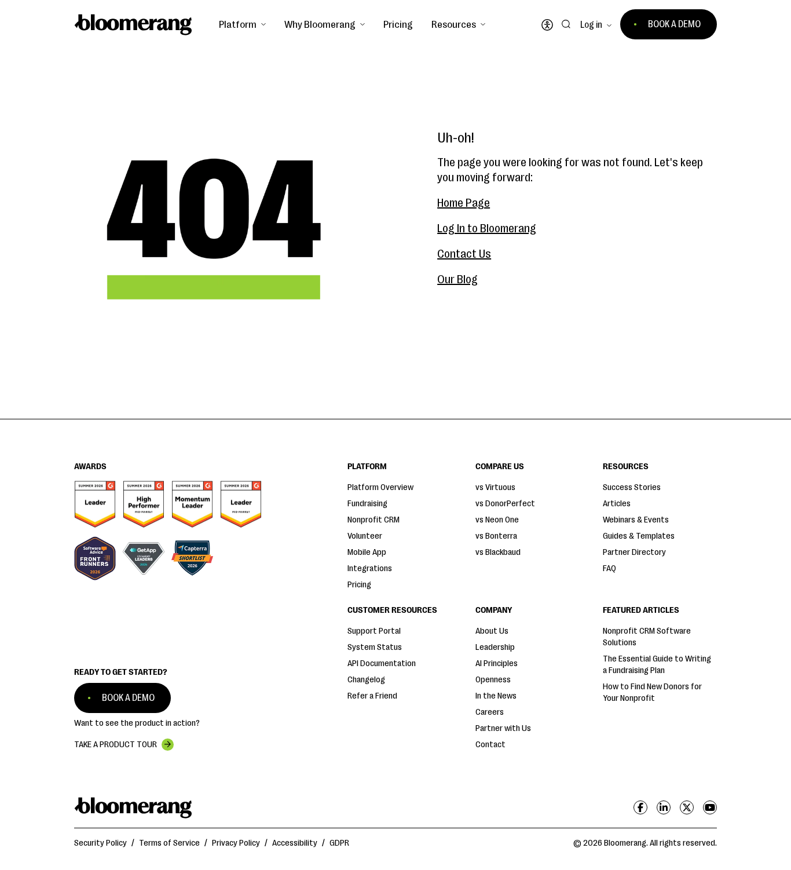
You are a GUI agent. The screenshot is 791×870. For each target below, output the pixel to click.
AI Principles (496, 663)
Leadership (495, 647)
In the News (496, 696)
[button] (242, 24)
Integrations (369, 568)
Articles (617, 504)
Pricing (398, 24)
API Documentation (381, 663)
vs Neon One (497, 520)
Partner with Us (503, 728)
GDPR (339, 843)
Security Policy (100, 843)
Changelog (366, 680)
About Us (491, 631)
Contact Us (464, 254)
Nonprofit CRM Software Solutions (647, 637)
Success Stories (632, 487)
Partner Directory (634, 552)
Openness (493, 680)
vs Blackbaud (498, 552)
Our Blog (457, 279)
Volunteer (364, 536)
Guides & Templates (639, 536)
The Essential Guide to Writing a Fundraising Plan (657, 664)
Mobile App (366, 552)
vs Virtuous (495, 487)
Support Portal (374, 631)
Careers (489, 712)
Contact (490, 745)
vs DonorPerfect (505, 504)
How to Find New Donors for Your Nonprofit (652, 692)
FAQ (609, 568)
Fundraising (367, 504)
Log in (591, 25)
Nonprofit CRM (373, 520)
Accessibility (294, 843)
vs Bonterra (496, 536)
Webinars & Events (636, 520)
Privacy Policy (236, 843)
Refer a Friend (372, 696)
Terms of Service (169, 843)
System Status (374, 647)
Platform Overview (380, 487)
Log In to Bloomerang (486, 228)
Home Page (463, 203)
